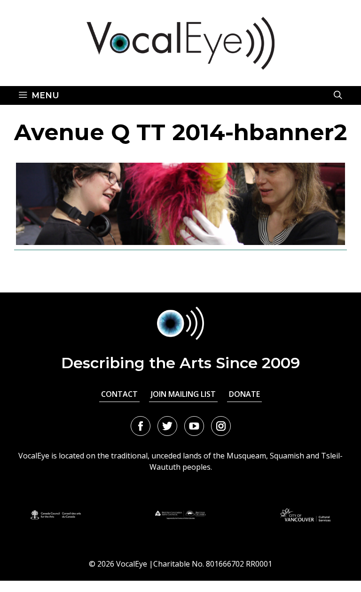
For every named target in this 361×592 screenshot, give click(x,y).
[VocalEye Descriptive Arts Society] (180, 42)
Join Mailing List (183, 394)
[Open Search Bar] (338, 95)
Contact (119, 394)
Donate (244, 394)
